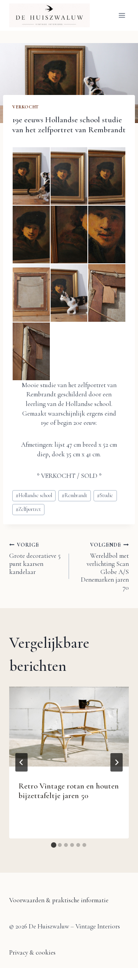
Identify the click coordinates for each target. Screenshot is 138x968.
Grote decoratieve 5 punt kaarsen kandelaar (35, 559)
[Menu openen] (122, 15)
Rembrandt (74, 495)
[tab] (53, 845)
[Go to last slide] (21, 762)
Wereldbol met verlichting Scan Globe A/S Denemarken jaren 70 (105, 567)
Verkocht (25, 107)
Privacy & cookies (32, 952)
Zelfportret (28, 509)
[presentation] (69, 727)
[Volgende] (116, 762)
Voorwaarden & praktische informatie (58, 900)
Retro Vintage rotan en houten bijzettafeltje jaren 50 (68, 790)
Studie (105, 495)
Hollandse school (34, 495)
